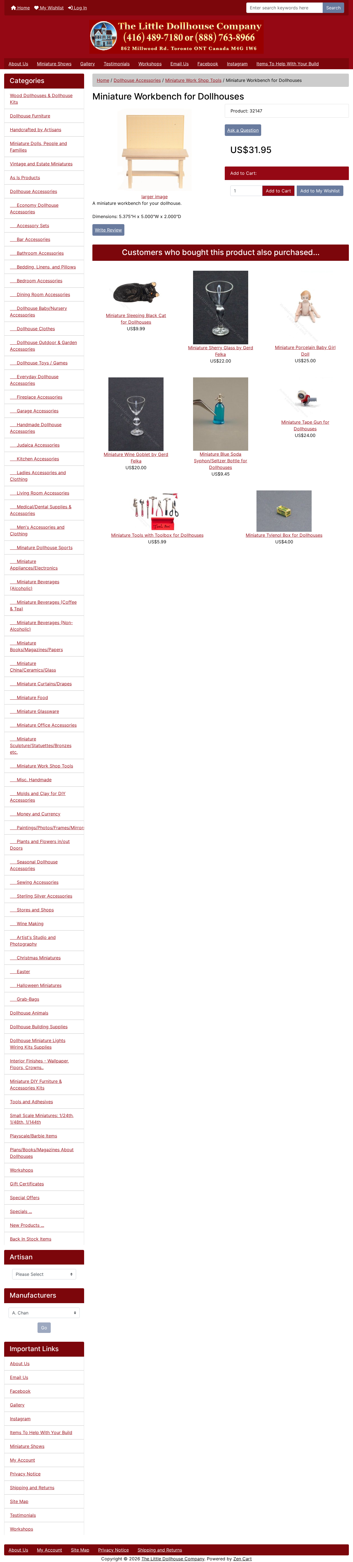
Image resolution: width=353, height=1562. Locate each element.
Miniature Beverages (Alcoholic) (34, 585)
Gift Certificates (27, 1184)
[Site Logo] (176, 37)
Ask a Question (243, 130)
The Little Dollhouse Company (172, 1558)
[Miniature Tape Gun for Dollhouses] (305, 397)
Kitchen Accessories (34, 458)
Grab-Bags (24, 999)
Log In (80, 7)
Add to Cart (278, 191)
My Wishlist (51, 7)
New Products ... (27, 1225)
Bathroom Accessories (37, 253)
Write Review (108, 230)
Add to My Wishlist (320, 191)
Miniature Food (29, 697)
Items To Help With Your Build (287, 63)
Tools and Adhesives (31, 1101)
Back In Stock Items (30, 1239)
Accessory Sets (29, 225)
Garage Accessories (34, 411)
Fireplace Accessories (36, 397)
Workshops (150, 63)
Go (44, 1327)
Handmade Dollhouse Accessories (35, 428)
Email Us (179, 63)
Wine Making (27, 923)
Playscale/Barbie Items (33, 1136)
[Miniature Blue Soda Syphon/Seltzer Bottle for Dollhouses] (220, 413)
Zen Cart (242, 1558)
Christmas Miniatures (35, 957)
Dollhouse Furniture (30, 116)
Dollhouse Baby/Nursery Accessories (38, 311)
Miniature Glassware (34, 711)
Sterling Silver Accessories (41, 896)
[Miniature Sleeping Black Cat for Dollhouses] (136, 291)
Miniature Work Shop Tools (193, 80)
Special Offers (24, 1197)
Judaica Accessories (35, 445)
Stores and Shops (32, 909)
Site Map (19, 1501)
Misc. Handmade (31, 779)
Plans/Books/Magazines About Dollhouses (42, 1153)
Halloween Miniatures (35, 985)
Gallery (87, 63)
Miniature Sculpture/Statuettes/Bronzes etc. (40, 745)
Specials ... (21, 1211)
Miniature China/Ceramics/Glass (33, 667)
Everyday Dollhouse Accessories (34, 380)
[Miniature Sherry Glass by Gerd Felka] (220, 307)
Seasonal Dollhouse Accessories (34, 865)
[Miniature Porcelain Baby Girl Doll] (305, 307)
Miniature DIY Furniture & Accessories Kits (36, 1084)
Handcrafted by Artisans (35, 129)
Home (23, 7)
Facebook (207, 63)
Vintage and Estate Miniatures (41, 164)
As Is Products (25, 177)
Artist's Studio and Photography (33, 941)
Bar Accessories (30, 239)
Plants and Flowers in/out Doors (40, 845)
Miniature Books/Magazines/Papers (36, 646)
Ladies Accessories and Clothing (38, 476)
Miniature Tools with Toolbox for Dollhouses (157, 535)
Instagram (237, 63)
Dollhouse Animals (29, 1013)
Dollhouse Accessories (137, 80)
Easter (20, 971)
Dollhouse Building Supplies (39, 1026)
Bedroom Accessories (36, 280)
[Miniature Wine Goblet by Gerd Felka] (136, 414)
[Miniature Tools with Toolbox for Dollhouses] (157, 510)
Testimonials (117, 63)
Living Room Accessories (39, 493)
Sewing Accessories (34, 882)
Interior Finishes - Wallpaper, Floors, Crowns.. (39, 1064)
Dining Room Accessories (40, 294)
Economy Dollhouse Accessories (34, 208)
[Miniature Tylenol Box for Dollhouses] (284, 510)
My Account (22, 1460)
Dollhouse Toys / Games (39, 363)
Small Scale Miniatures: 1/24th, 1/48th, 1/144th (42, 1119)
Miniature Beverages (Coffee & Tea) (43, 605)
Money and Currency (35, 814)
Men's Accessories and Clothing (37, 530)
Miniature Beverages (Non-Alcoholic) (41, 626)
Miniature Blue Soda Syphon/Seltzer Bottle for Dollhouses (220, 460)
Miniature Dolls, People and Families (38, 147)
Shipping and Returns (32, 1487)
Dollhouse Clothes (32, 328)
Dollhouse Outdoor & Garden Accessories (43, 346)
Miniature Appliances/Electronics (34, 565)
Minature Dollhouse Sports (41, 547)
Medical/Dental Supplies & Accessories (40, 510)
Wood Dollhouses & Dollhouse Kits (41, 99)
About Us (18, 63)
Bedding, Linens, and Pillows (43, 267)
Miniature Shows (54, 63)
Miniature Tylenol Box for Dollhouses (284, 535)
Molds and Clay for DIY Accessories (38, 797)
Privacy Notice (25, 1474)
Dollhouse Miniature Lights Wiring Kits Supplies (37, 1044)
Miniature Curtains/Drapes (41, 683)
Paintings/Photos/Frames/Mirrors (47, 827)
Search (333, 7)
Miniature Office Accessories (43, 725)
